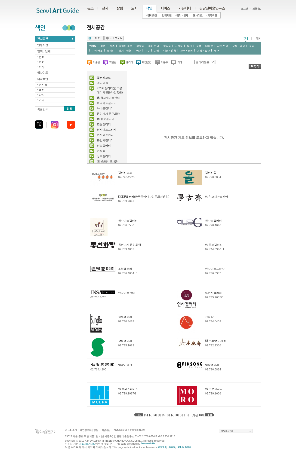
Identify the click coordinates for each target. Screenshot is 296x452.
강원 (156, 50)
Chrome (171, 447)
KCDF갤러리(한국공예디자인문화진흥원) (143, 196)
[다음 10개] (198, 415)
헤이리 (110, 50)
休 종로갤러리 (105, 119)
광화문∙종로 (125, 46)
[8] (177, 415)
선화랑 (101, 151)
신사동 (179, 46)
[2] (150, 415)
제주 (216, 50)
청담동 (167, 46)
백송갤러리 (212, 364)
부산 (138, 50)
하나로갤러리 (105, 108)
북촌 (102, 46)
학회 (41, 62)
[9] (181, 415)
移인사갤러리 (105, 140)
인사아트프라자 (106, 129)
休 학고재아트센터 (108, 97)
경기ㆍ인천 (125, 50)
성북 (198, 46)
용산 (189, 46)
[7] (172, 415)
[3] (155, 415)
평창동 (140, 46)
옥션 (41, 90)
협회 (41, 57)
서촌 (112, 46)
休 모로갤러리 (213, 389)
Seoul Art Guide (148, 443)
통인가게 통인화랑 (108, 113)
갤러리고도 (104, 77)
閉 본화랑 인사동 (107, 161)
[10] (186, 415)
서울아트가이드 (87, 443)
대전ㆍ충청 (169, 50)
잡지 (41, 95)
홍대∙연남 (153, 46)
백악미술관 (125, 364)
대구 (147, 50)
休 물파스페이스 (128, 389)
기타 (41, 67)
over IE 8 (162, 447)
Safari (187, 447)
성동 (251, 46)
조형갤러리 (104, 124)
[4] (159, 415)
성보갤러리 (104, 145)
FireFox (180, 447)
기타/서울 (97, 50)
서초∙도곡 (222, 46)
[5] (163, 415)
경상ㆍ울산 (203, 50)
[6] (168, 415)
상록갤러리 (104, 156)
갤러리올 (102, 83)
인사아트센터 (105, 135)
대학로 (209, 46)
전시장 (43, 84)
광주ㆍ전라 (186, 50)
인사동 (92, 46)
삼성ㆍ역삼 (238, 46)
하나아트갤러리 (106, 103)
